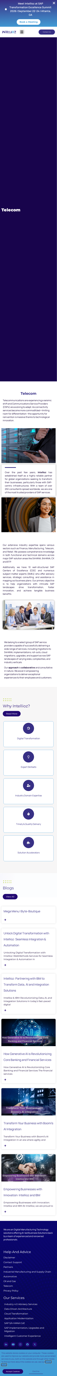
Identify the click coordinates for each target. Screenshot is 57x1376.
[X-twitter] (34, 1344)
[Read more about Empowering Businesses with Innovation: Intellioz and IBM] (6, 1211)
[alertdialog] (28, 13)
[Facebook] (27, 1344)
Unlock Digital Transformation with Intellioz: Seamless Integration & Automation (26, 939)
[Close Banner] (54, 3)
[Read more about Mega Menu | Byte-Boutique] (6, 920)
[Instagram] (20, 1344)
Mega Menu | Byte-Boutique (22, 911)
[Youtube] (13, 1344)
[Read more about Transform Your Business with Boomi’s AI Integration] (6, 1145)
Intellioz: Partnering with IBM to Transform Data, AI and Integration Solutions (26, 984)
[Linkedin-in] (5, 1344)
